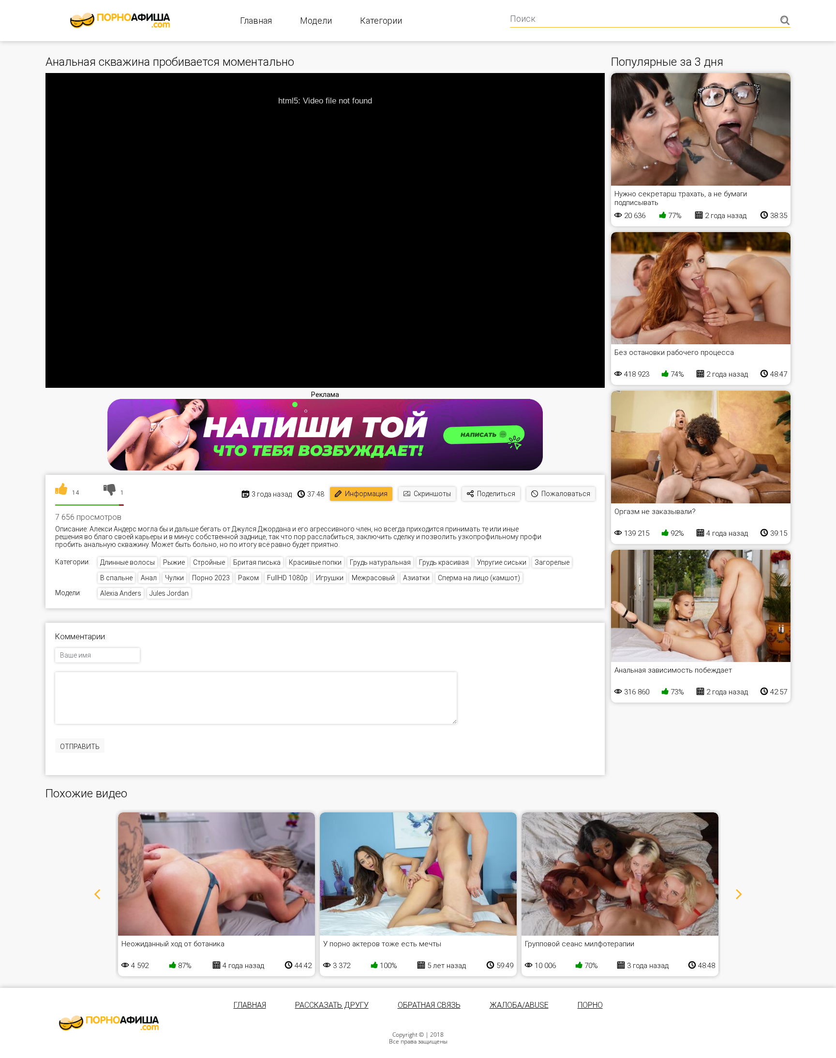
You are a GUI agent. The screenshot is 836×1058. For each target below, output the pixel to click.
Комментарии (80, 636)
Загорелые (552, 562)
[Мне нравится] (61, 492)
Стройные (209, 562)
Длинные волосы (127, 562)
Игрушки (329, 578)
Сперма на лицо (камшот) (479, 578)
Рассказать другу (332, 1005)
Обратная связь (429, 1005)
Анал (149, 578)
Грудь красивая (444, 562)
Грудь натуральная (380, 562)
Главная (256, 20)
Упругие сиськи (501, 562)
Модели (316, 20)
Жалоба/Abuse (519, 1005)
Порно (590, 1005)
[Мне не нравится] (110, 492)
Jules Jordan (169, 593)
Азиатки (416, 578)
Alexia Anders (120, 593)
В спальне (116, 578)
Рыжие (174, 562)
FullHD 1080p (287, 578)
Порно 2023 (211, 578)
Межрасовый (373, 578)
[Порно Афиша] (109, 1023)
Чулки (174, 578)
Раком (248, 578)
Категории (381, 20)
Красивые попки (315, 562)
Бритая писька (257, 562)
